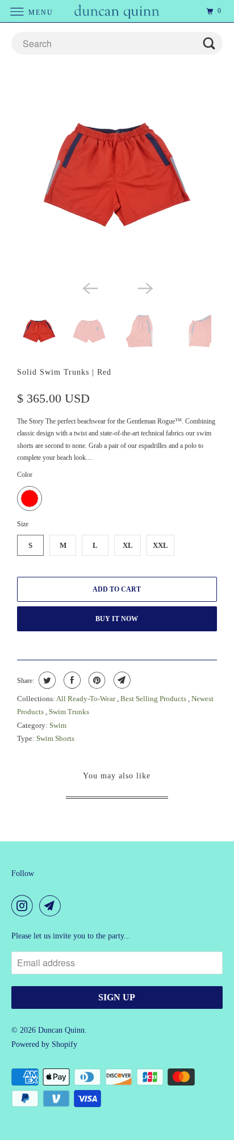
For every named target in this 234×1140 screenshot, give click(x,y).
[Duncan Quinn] (117, 11)
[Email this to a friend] (121, 680)
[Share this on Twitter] (46, 680)
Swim (57, 725)
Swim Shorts (55, 738)
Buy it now (116, 619)
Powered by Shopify (44, 1044)
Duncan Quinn (61, 1030)
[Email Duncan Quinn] (52, 905)
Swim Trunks (69, 711)
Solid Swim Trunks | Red (64, 371)
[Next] (144, 287)
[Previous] (89, 287)
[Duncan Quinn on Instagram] (24, 905)
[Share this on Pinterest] (96, 680)
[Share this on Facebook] (71, 680)
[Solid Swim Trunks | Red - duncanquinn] (117, 175)
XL (128, 545)
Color (24, 475)
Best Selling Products (154, 698)
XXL (160, 545)
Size (22, 524)
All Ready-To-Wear (86, 698)
